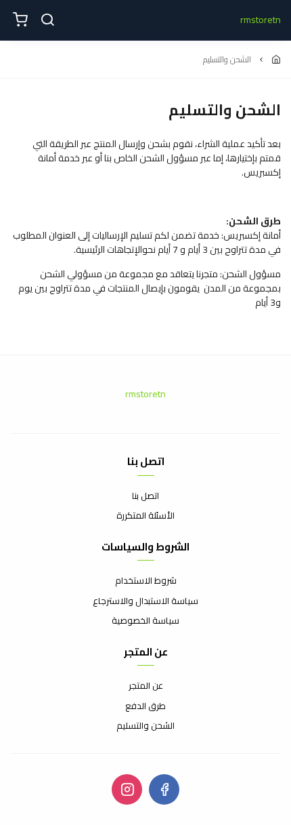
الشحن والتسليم (145, 726)
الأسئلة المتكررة (145, 516)
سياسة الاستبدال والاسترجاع (145, 601)
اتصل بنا (145, 496)
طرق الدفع (145, 706)
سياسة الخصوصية (145, 621)
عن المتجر (146, 686)
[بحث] (47, 20)
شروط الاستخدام (146, 581)
